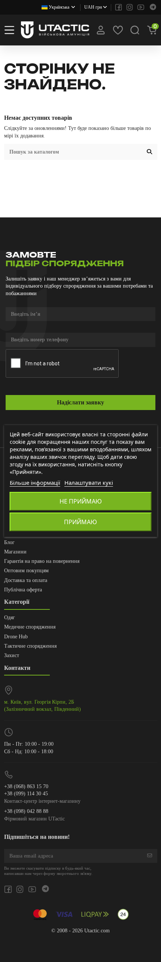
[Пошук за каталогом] (149, 152)
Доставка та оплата (25, 580)
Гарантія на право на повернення (41, 561)
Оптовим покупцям (26, 570)
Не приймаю (81, 501)
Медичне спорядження (29, 627)
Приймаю (80, 522)
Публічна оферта (23, 590)
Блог (9, 542)
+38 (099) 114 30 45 (26, 793)
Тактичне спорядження (30, 646)
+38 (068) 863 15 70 (26, 786)
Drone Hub (16, 636)
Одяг (9, 617)
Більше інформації (35, 482)
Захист (11, 655)
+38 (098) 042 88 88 (26, 811)
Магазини (15, 552)
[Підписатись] (149, 856)
